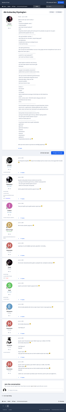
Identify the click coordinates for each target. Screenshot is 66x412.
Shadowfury (9, 184)
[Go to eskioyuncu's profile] (9, 307)
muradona (9, 345)
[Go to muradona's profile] (9, 340)
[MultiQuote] (18, 173)
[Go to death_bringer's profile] (9, 225)
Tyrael (9, 267)
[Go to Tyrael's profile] (9, 262)
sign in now (33, 386)
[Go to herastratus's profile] (9, 245)
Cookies (10, 409)
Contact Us (5, 409)
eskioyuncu (9, 311)
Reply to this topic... (13, 390)
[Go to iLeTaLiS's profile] (9, 206)
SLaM (9, 290)
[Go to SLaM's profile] (9, 285)
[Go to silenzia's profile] (9, 19)
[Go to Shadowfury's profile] (9, 180)
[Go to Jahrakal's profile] (9, 160)
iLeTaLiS (9, 210)
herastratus (9, 250)
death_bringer (9, 229)
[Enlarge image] (32, 139)
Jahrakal (9, 165)
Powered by (58, 409)
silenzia (9, 24)
